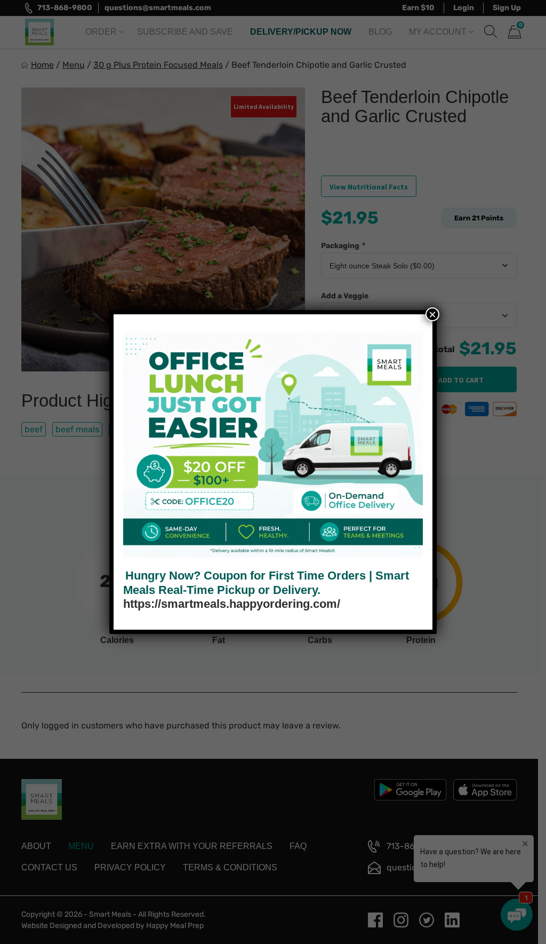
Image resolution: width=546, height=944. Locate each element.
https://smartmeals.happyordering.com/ (231, 603)
